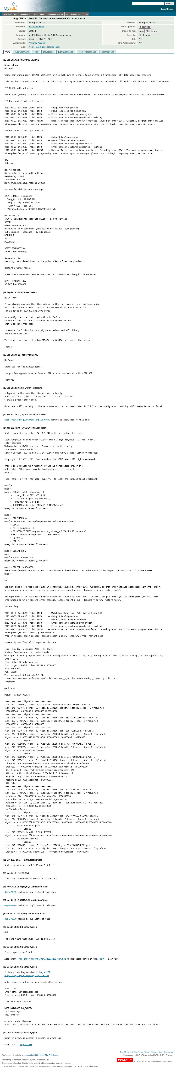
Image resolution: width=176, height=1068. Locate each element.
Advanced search (55, 14)
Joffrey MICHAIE (36, 26)
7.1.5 (31, 47)
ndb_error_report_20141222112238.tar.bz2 (42, 959)
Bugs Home (25, 14)
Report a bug (39, 14)
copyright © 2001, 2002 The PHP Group (41, 1055)
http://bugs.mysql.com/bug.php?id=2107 (26, 975)
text (102, 959)
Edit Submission (65, 52)
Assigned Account (37, 43)
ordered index (53, 47)
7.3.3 (36, 47)
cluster (43, 47)
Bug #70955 (10, 892)
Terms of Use (156, 1052)
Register (170, 9)
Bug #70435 (10, 905)
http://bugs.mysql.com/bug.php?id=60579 (27, 420)
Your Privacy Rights (141, 1052)
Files (36, 52)
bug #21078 (26, 1044)
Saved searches (73, 14)
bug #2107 (44, 972)
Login (163, 9)
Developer (48, 52)
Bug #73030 (10, 919)
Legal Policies (125, 1052)
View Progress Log (87, 52)
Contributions (107, 52)
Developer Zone (10, 14)
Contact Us (168, 1052)
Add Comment (22, 52)
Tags (86, 14)
